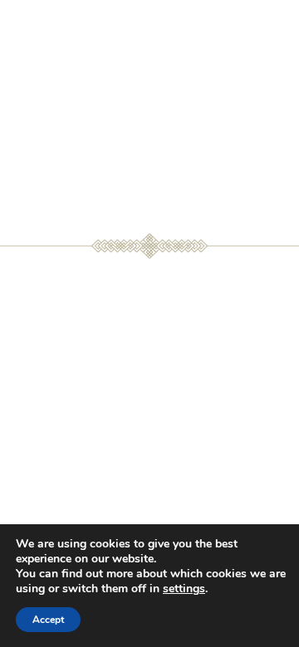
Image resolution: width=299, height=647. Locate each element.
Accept (48, 619)
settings (184, 588)
